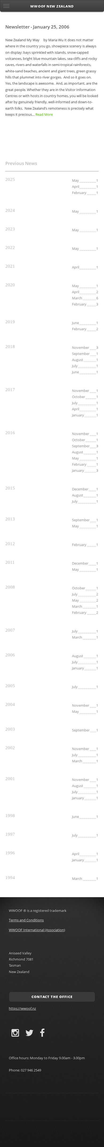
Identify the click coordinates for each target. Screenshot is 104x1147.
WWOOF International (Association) (37, 929)
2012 (10, 543)
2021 (10, 266)
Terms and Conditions (26, 920)
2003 (10, 729)
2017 (10, 389)
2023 (10, 228)
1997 (10, 834)
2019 (10, 321)
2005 (10, 685)
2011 (10, 562)
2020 (10, 284)
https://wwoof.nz (22, 1008)
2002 (10, 747)
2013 (10, 518)
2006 (10, 654)
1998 (10, 815)
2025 (10, 179)
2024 (10, 210)
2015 (10, 488)
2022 (10, 247)
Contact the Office (52, 996)
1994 (10, 877)
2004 (10, 704)
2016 (10, 432)
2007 (10, 630)
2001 (10, 778)
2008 (10, 587)
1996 (10, 852)
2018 (10, 346)
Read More (44, 114)
